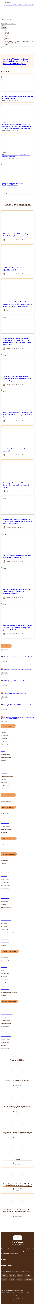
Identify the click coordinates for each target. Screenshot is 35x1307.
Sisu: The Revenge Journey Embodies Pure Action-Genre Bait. (13, 693)
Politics (6, 43)
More (5, 39)
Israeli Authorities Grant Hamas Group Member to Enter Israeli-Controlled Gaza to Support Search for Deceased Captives (17, 304)
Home (5, 30)
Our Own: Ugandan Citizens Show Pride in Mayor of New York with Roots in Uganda (15, 61)
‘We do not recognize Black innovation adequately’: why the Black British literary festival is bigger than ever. (17, 379)
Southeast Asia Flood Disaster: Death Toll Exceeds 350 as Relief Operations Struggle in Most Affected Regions (17, 521)
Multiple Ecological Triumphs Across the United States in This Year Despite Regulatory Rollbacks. (16, 591)
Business (6, 33)
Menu (4, 27)
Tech (13, 43)
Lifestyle (23, 41)
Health (11, 41)
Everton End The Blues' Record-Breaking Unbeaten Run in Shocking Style (16, 669)
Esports (6, 35)
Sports (10, 43)
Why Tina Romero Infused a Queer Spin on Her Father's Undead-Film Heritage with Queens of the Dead (17, 628)
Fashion (6, 36)
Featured (6, 38)
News (27, 41)
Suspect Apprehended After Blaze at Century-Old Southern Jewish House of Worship (16, 485)
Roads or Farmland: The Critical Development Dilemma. (13, 184)
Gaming (6, 41)
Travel (16, 43)
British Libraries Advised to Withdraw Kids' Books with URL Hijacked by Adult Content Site (17, 415)
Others (31, 41)
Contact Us (7, 44)
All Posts (6, 32)
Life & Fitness (17, 41)
